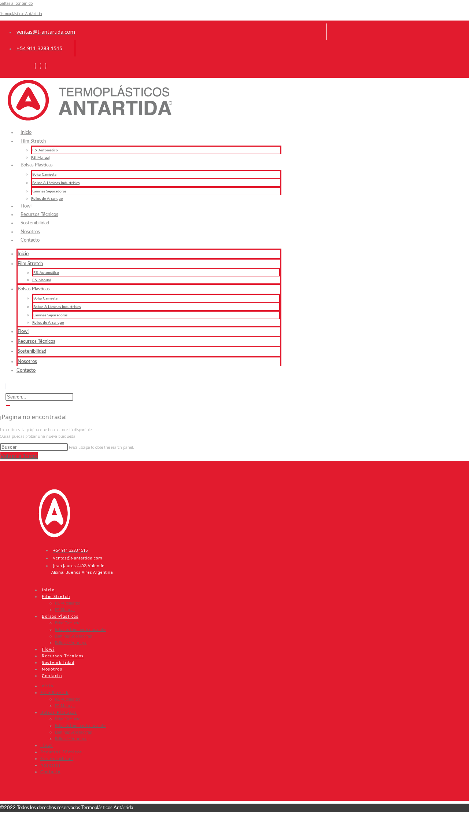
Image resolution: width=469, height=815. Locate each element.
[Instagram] (45, 66)
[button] (5, 386)
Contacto (30, 240)
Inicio (23, 254)
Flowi (23, 331)
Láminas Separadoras (49, 191)
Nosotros (27, 361)
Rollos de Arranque (48, 322)
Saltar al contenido (16, 3)
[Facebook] (40, 66)
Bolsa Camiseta (44, 174)
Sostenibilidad (32, 351)
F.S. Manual (41, 280)
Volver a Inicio (19, 455)
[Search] (8, 405)
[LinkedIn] (35, 66)
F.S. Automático (46, 273)
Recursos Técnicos (36, 341)
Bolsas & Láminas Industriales (56, 183)
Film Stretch (33, 141)
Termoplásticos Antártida (21, 13)
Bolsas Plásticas (37, 165)
